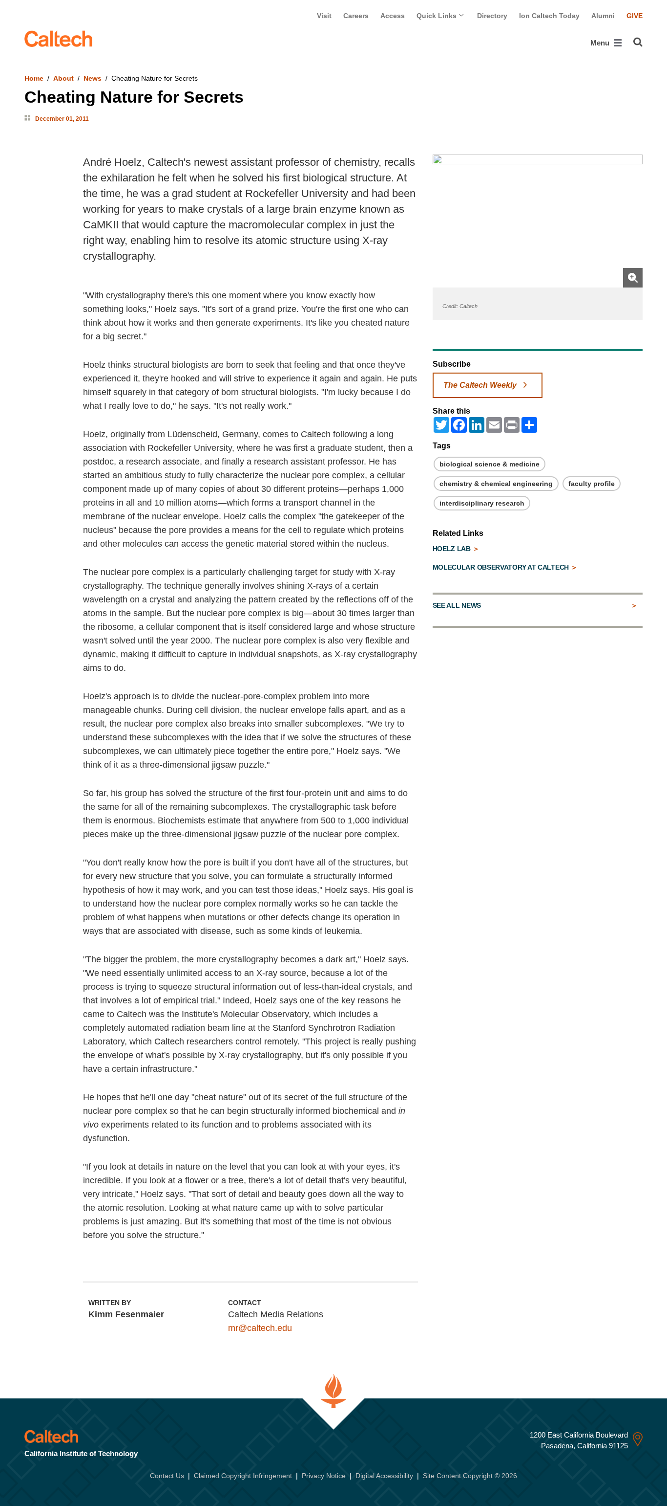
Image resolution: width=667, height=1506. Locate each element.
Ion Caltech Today (549, 16)
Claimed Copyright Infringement (243, 1476)
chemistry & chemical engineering (496, 483)
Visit (324, 16)
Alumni (603, 16)
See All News (457, 605)
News (92, 78)
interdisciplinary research (481, 503)
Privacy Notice (324, 1476)
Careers (356, 16)
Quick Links (438, 16)
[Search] (638, 42)
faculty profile (591, 483)
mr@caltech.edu (260, 1328)
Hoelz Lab (453, 549)
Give (634, 16)
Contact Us (167, 1476)
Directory (492, 16)
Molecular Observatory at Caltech (502, 567)
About (63, 78)
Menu (600, 43)
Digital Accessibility (384, 1476)
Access (392, 16)
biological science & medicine (489, 464)
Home (33, 78)
